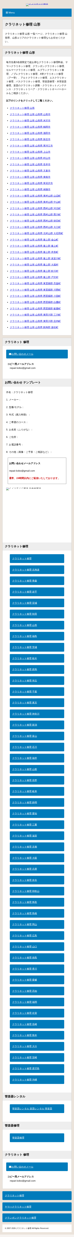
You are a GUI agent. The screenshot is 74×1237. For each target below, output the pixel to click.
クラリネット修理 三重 (24, 824)
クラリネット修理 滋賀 (24, 835)
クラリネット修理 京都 (24, 846)
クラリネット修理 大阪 (24, 858)
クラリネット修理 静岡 (24, 802)
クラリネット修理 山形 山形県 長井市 (30, 164)
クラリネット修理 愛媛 (24, 979)
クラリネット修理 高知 (24, 991)
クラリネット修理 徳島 (24, 957)
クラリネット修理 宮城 (24, 603)
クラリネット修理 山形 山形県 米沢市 (30, 120)
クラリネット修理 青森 (24, 580)
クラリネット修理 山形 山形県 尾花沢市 (31, 183)
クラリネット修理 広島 (24, 935)
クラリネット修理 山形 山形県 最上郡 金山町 (34, 239)
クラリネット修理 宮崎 (24, 1057)
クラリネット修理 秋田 (24, 614)
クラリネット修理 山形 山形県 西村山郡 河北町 (35, 208)
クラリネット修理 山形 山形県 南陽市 (30, 189)
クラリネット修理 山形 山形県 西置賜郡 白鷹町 (35, 302)
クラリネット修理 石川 (24, 747)
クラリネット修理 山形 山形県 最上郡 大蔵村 (34, 264)
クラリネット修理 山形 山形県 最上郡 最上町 (34, 245)
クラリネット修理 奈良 (24, 880)
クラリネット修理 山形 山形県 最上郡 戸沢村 (34, 277)
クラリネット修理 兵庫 (24, 869)
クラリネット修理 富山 (24, 736)
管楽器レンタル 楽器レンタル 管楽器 (32, 1108)
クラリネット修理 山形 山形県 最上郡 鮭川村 (34, 271)
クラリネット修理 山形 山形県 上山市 (30, 151)
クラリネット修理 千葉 (24, 691)
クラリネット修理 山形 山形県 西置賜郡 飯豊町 (35, 308)
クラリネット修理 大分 (24, 1046)
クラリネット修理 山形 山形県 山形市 (30, 114)
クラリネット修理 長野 (24, 780)
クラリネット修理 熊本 (24, 1035)
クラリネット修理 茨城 (24, 647)
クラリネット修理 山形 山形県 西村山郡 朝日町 (35, 220)
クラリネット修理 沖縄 (24, 1079)
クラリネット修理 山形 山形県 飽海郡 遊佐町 (34, 327)
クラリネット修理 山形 (22, 108)
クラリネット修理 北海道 (25, 569)
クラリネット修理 (21, 558)
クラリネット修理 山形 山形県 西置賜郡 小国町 (35, 296)
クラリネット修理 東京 (24, 702)
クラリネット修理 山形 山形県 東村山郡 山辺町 (35, 195)
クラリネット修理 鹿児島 (25, 1068)
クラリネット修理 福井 (24, 758)
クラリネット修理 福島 (24, 636)
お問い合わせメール (22, 354)
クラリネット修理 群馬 (24, 669)
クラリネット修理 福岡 (24, 1002)
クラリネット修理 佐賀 (24, 1013)
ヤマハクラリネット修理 (18, 1206)
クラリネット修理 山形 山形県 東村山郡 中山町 (35, 202)
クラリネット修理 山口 (24, 946)
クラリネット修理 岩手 (24, 591)
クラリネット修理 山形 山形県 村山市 (30, 158)
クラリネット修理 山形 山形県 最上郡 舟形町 (34, 252)
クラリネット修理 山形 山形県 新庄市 (30, 139)
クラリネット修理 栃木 (24, 658)
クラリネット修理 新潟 (24, 724)
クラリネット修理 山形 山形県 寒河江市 (31, 145)
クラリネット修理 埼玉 (24, 680)
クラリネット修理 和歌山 (25, 891)
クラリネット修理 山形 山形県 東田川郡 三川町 (35, 314)
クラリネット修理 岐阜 (24, 791)
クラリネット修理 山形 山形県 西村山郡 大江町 (35, 227)
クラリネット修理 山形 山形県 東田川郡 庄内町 (35, 321)
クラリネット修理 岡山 (24, 924)
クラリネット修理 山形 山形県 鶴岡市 (30, 127)
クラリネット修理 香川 (24, 968)
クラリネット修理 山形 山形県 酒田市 (30, 133)
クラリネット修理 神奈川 (25, 713)
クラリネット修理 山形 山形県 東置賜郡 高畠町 (35, 283)
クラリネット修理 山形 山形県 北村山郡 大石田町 (36, 233)
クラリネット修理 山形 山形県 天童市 (30, 170)
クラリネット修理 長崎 (24, 1024)
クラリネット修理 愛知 (24, 813)
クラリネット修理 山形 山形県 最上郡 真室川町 (35, 258)
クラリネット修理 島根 (24, 913)
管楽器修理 (18, 1137)
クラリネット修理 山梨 (24, 769)
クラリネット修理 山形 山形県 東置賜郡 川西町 (35, 289)
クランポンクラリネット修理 (20, 1217)
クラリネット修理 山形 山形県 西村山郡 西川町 (35, 214)
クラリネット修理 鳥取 (24, 902)
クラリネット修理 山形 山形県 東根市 (30, 177)
